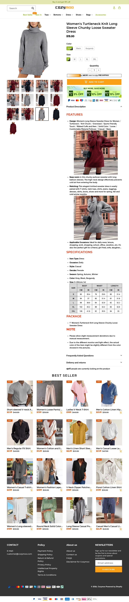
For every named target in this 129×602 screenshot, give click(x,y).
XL (87, 59)
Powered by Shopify (114, 587)
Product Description (76, 107)
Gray (69, 48)
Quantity (94, 66)
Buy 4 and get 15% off (61, 2)
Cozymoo (101, 587)
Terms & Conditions (47, 575)
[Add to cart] (31, 413)
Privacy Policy (44, 564)
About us (70, 551)
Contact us (71, 554)
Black (78, 48)
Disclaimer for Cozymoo (77, 562)
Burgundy (89, 48)
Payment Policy (45, 551)
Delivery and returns (76, 363)
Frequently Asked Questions (80, 356)
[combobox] (21, 8)
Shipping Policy (45, 554)
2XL (94, 59)
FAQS (69, 558)
